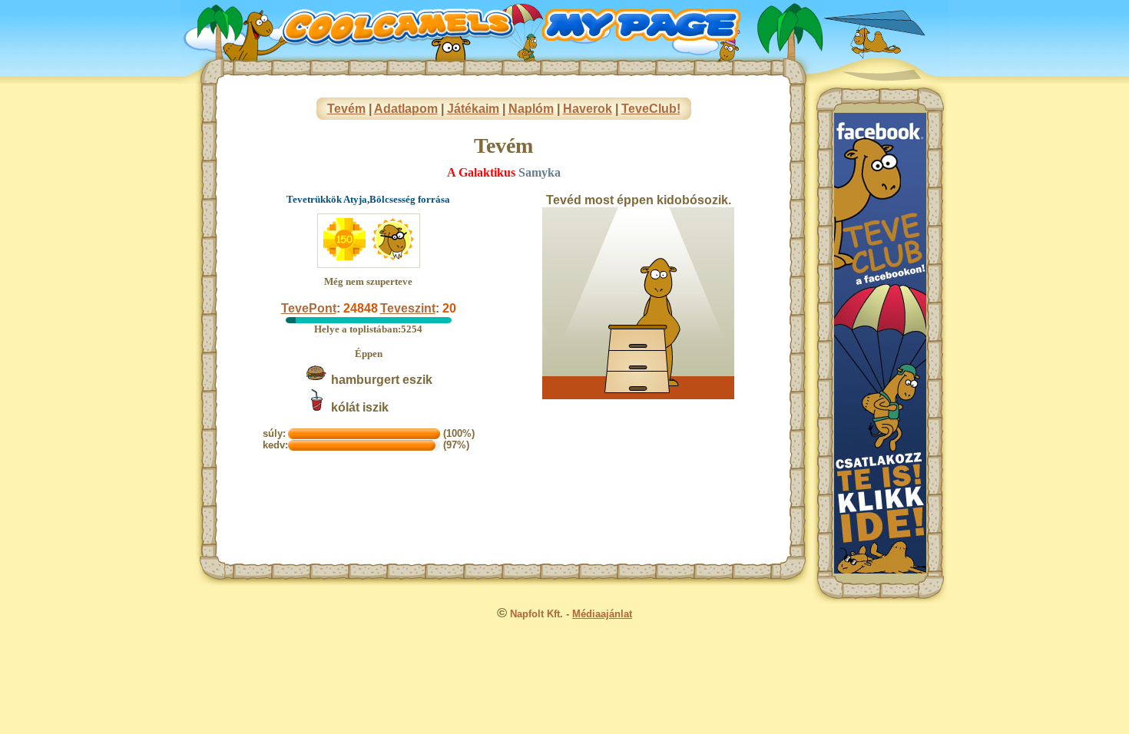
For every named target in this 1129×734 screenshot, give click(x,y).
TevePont (308, 308)
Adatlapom (406, 108)
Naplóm (531, 108)
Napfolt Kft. (536, 614)
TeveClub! (650, 108)
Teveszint (407, 308)
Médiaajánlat (602, 614)
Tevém (346, 108)
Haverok (587, 108)
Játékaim (473, 108)
